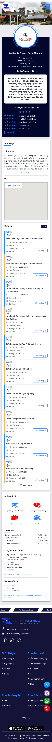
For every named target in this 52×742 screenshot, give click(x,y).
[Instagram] (18, 640)
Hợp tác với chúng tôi (39, 705)
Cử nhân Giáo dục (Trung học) (20, 393)
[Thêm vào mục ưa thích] (11, 232)
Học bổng (34, 669)
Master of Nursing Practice (19, 443)
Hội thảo (7, 705)
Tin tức (7, 700)
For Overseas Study (26, 610)
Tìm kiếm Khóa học (38, 663)
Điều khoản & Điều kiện (31, 735)
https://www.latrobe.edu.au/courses (18, 574)
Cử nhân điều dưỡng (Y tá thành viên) (23, 344)
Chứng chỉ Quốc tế (37, 700)
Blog (32, 684)
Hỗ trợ (6, 674)
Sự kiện (7, 669)
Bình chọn (9, 133)
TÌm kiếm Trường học (39, 658)
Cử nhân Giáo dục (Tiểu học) (19, 369)
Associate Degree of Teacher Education (25, 238)
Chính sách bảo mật (11, 735)
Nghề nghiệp (9, 663)
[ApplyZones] (6, 6)
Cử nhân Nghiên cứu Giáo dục (20, 418)
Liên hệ (46, 735)
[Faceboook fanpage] (4, 640)
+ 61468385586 (21, 629)
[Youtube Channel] (11, 640)
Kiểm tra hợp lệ (40, 250)
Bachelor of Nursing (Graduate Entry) (24, 263)
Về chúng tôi (9, 658)
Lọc (43, 226)
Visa (31, 674)
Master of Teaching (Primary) (20, 468)
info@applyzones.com (20, 633)
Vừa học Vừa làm (37, 679)
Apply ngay (26, 717)
